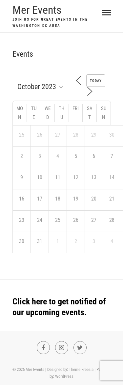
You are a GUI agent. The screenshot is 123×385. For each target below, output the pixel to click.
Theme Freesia (81, 369)
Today (96, 81)
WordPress (64, 376)
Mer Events (37, 9)
